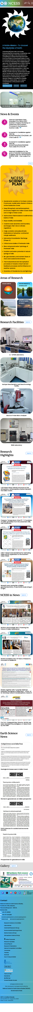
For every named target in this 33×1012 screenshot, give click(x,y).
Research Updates (9, 941)
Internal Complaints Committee (12, 948)
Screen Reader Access (10, 980)
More (30, 163)
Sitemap (8, 978)
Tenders (6, 952)
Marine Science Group (10, 933)
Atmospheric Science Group (12, 935)
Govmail (6, 955)
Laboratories (7, 925)
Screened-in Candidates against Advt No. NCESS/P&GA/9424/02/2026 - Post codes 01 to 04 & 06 (20, 144)
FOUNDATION (7, 86)
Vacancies (7, 950)
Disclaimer (7, 976)
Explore (28, 322)
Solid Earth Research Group (11, 928)
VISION (16, 86)
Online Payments (10, 939)
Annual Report (8, 944)
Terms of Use (7, 974)
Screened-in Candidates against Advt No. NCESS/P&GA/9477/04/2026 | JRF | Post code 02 (20, 134)
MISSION (23, 86)
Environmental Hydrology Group (13, 930)
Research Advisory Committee (12, 923)
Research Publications (10, 946)
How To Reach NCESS (10, 957)
